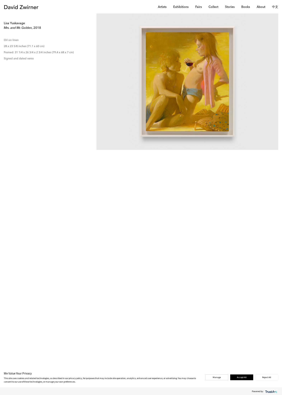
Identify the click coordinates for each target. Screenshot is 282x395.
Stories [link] (230, 7)
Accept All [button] (242, 377)
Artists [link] (162, 7)
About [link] (261, 7)
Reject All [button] (266, 377)
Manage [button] (217, 377)
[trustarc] (271, 391)
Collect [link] (213, 7)
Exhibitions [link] (181, 7)
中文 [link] (275, 7)
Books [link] (245, 7)
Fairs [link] (198, 7)
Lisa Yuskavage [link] (14, 23)
